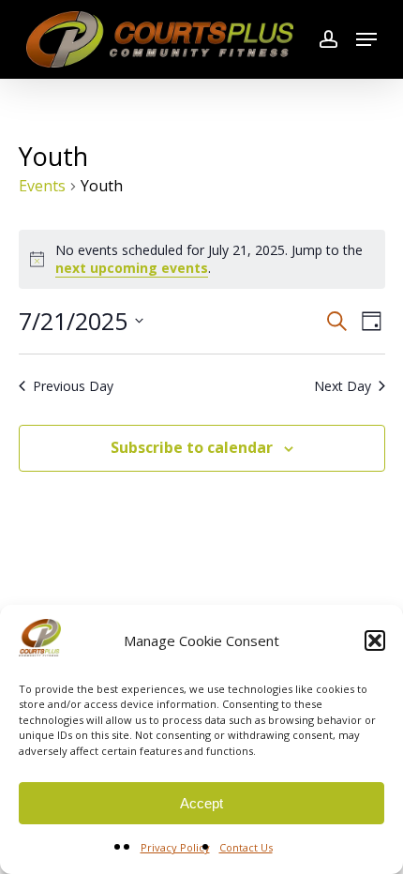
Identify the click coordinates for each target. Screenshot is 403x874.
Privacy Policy (175, 847)
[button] (375, 640)
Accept (201, 803)
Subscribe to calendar (192, 447)
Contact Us (246, 847)
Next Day (342, 386)
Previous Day (73, 386)
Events (42, 185)
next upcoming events (131, 268)
